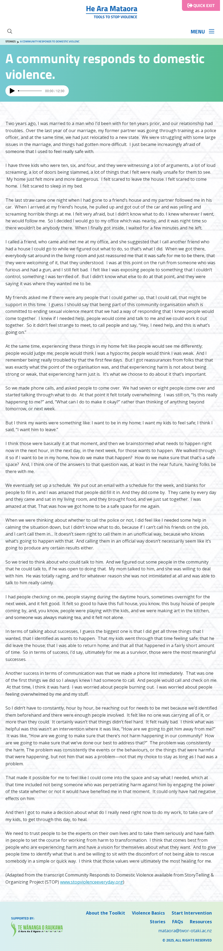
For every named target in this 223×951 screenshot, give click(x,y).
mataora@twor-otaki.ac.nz (185, 931)
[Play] (12, 91)
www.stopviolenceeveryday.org (91, 882)
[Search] (10, 31)
